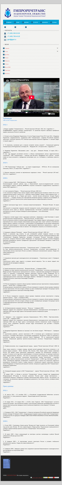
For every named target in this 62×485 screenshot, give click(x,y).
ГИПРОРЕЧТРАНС (12, 475)
